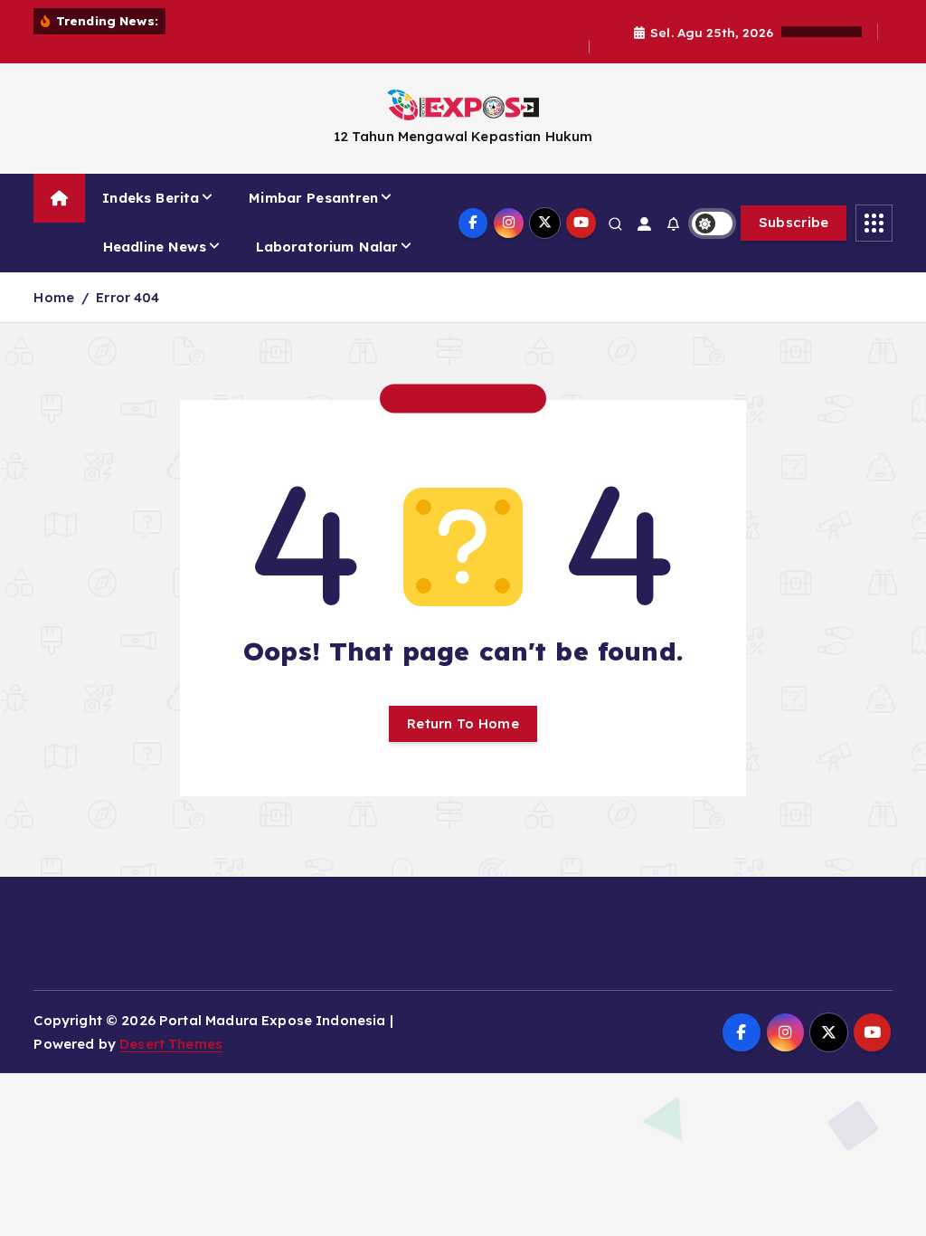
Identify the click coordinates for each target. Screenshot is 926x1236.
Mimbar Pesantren (313, 197)
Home (53, 297)
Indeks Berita (150, 197)
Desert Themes (170, 1043)
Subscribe (794, 222)
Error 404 (127, 297)
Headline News (154, 246)
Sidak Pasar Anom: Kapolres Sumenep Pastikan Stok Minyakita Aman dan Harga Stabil (311, 46)
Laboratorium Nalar (327, 246)
